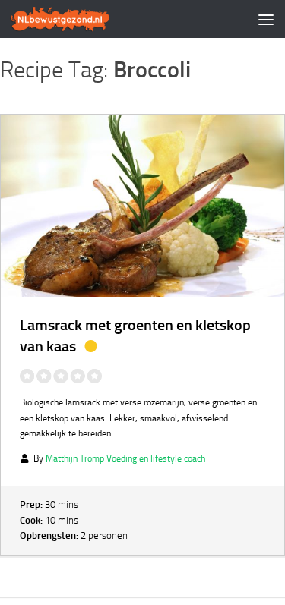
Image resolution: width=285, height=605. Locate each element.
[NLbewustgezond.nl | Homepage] (77, 19)
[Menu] (266, 19)
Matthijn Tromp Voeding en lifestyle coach (125, 458)
